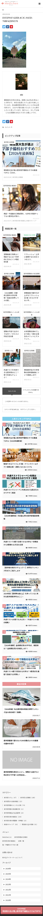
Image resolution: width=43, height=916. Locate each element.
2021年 (8, 895)
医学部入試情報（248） (28, 797)
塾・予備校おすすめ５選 (10, 845)
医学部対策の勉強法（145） (13, 816)
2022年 (8, 889)
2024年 (8, 879)
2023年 (8, 884)
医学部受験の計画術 (20, 837)
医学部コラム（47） (10, 797)
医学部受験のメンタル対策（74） (15, 805)
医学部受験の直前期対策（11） (14, 809)
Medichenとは (6, 837)
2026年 (8, 868)
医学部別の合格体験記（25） (13, 801)
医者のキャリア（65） (11, 824)
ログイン (23, 409)
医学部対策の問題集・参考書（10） (15, 820)
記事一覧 (21, 841)
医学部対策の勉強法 (8, 841)
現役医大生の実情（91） (30, 824)
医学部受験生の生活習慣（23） (14, 813)
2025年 (8, 874)
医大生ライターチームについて (12, 857)
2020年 (8, 900)
